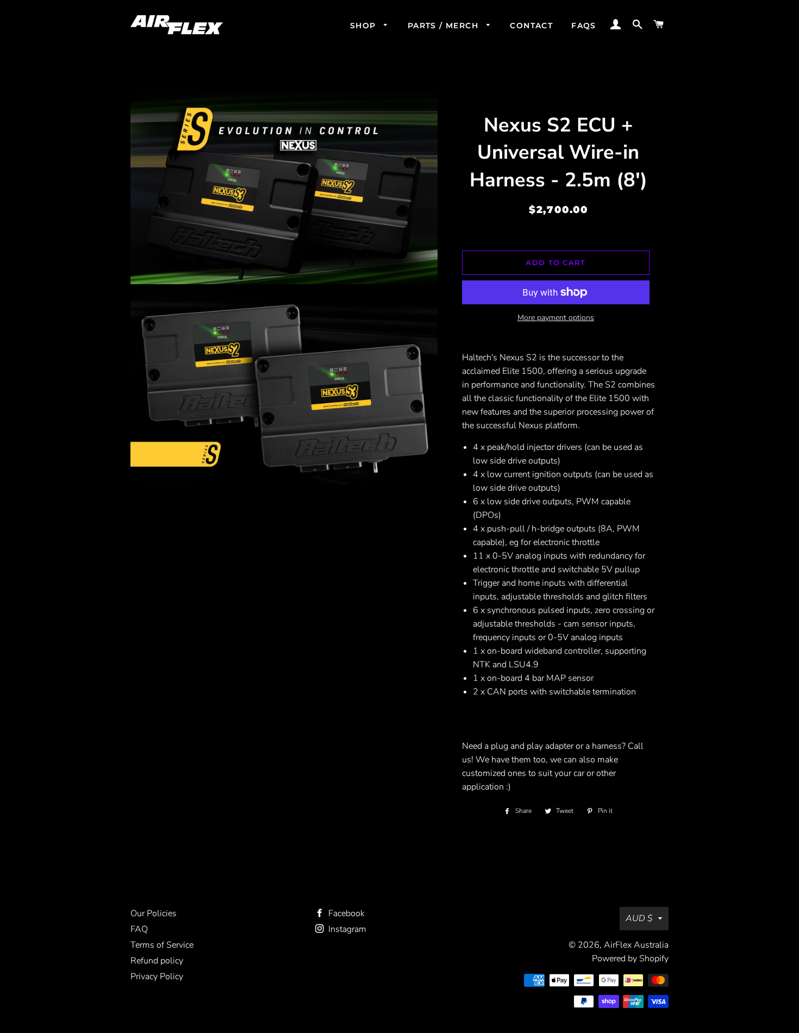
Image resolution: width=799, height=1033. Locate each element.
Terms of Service (161, 945)
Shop (364, 25)
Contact (531, 25)
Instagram (346, 929)
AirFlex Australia (636, 945)
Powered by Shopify (630, 959)
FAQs (583, 25)
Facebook (345, 913)
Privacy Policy (156, 976)
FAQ (139, 929)
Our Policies (153, 913)
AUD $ (639, 918)
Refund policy (156, 961)
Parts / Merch (445, 25)
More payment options (555, 317)
